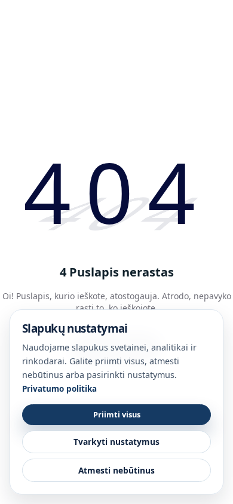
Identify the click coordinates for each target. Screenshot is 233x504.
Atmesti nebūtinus (116, 470)
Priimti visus (116, 414)
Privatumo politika (59, 388)
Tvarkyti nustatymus (116, 441)
